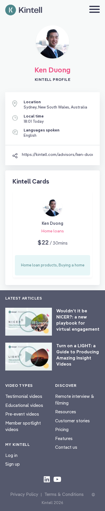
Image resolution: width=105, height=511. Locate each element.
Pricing (62, 429)
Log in (11, 455)
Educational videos (24, 405)
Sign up (12, 464)
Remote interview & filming (74, 400)
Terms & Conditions (64, 494)
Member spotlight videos (23, 426)
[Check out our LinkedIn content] (47, 479)
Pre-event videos (22, 414)
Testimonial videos (23, 396)
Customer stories (72, 420)
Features (64, 438)
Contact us (66, 447)
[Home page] (23, 10)
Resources (65, 411)
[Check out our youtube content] (57, 479)
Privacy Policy (24, 494)
